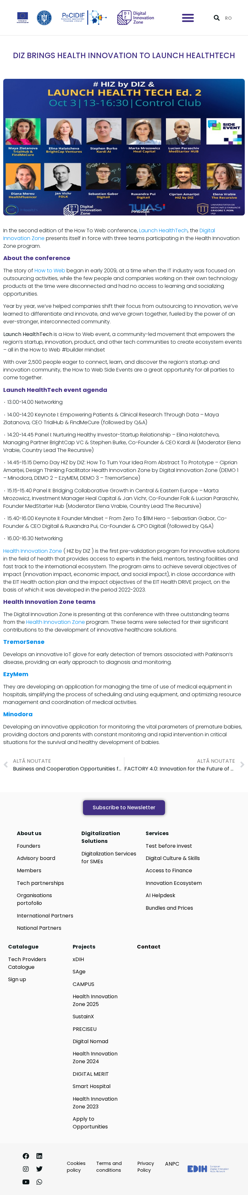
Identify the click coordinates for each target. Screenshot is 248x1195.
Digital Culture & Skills (173, 858)
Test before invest (169, 846)
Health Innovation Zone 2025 (95, 1000)
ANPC (172, 1164)
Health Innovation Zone (32, 551)
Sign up (17, 979)
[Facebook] (25, 1156)
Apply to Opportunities (90, 1122)
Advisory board (36, 858)
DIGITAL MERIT (91, 1074)
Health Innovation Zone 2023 (95, 1102)
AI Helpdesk (160, 895)
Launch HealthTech (163, 230)
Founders (28, 846)
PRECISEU (85, 1029)
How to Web (51, 270)
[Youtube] (25, 1182)
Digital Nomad (90, 1041)
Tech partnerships (40, 883)
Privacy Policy (146, 1167)
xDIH (78, 959)
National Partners (39, 928)
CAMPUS (83, 984)
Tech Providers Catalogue (27, 963)
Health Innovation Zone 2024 (95, 1057)
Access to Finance (169, 870)
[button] (216, 17)
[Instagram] (25, 1169)
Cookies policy (76, 1167)
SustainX (83, 1016)
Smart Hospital (91, 1086)
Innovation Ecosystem (174, 883)
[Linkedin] (39, 1156)
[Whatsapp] (39, 1182)
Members (29, 870)
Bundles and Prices (169, 908)
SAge (79, 971)
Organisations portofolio (34, 899)
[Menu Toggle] (187, 17)
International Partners (45, 915)
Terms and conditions (109, 1167)
